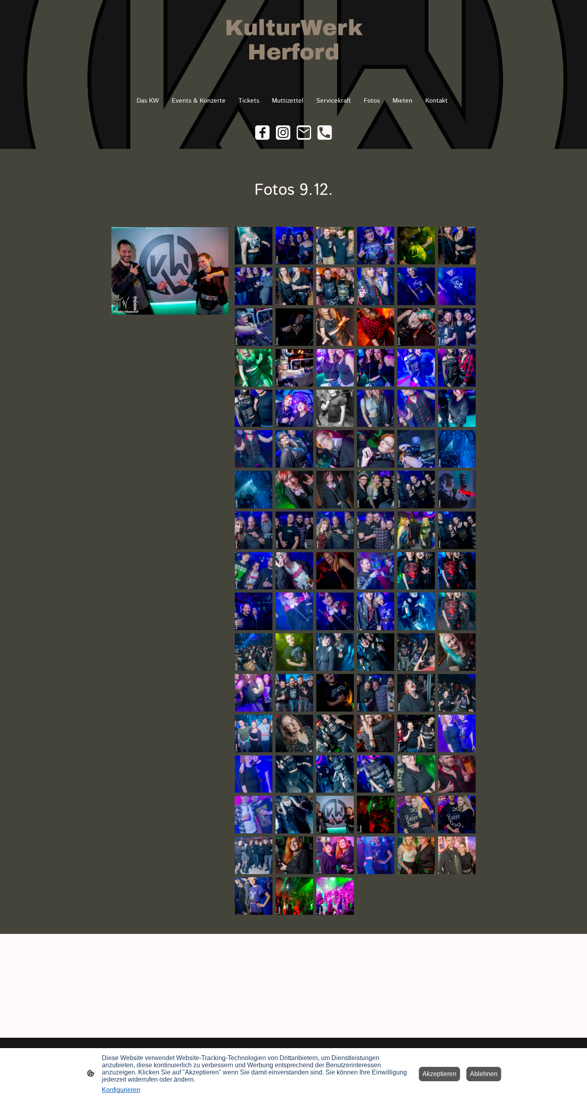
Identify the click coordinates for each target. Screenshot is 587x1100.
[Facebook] (262, 132)
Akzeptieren (439, 1073)
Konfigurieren (121, 1089)
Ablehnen (484, 1073)
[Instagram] (283, 132)
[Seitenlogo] (293, 75)
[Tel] (324, 132)
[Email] (304, 132)
